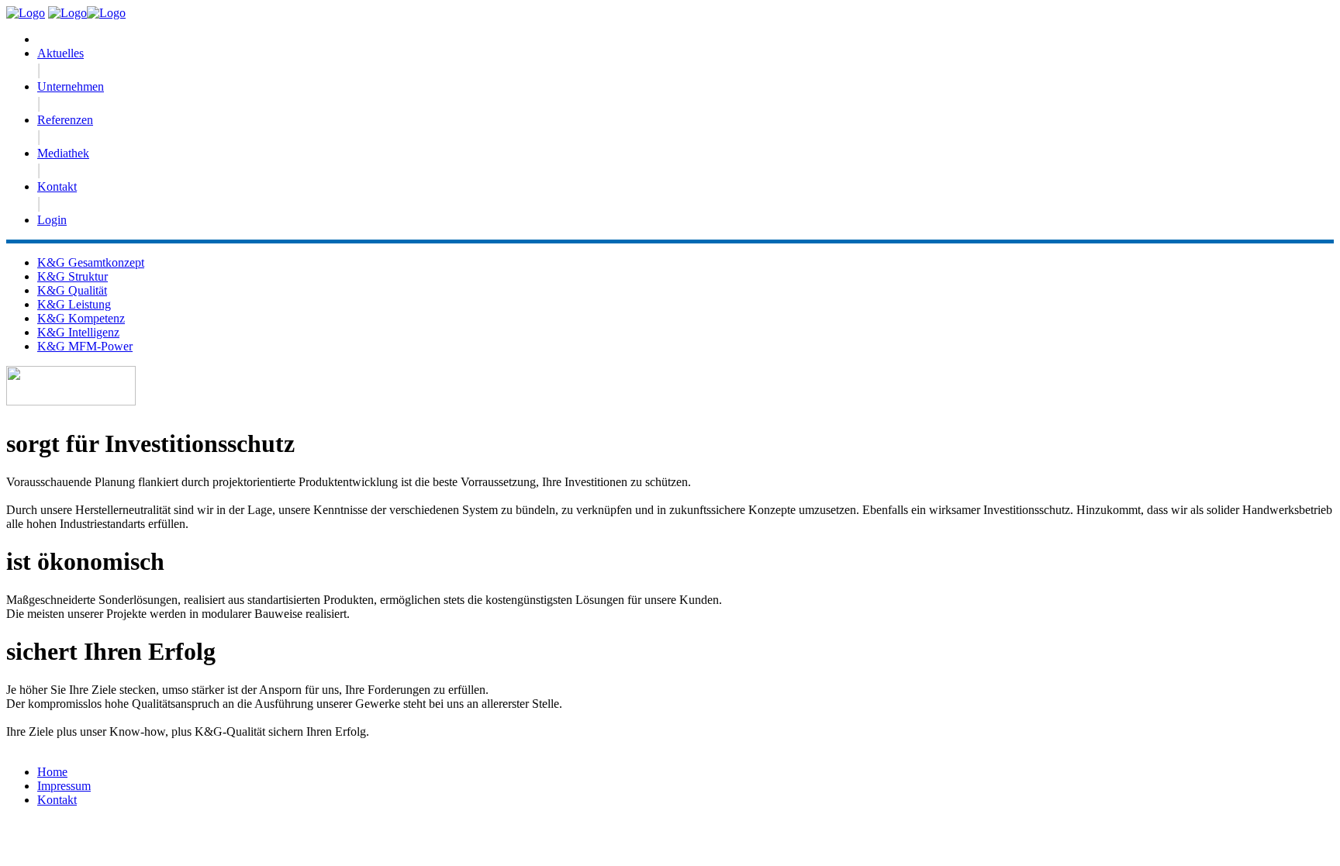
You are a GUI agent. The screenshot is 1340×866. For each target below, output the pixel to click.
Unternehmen (70, 86)
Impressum (64, 785)
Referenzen (65, 119)
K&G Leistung (74, 304)
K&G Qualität (72, 290)
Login (52, 219)
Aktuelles (60, 53)
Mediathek (63, 153)
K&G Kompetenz (81, 318)
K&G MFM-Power (85, 346)
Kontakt (57, 186)
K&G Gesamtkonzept (90, 262)
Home (52, 771)
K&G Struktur (72, 276)
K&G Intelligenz (78, 332)
